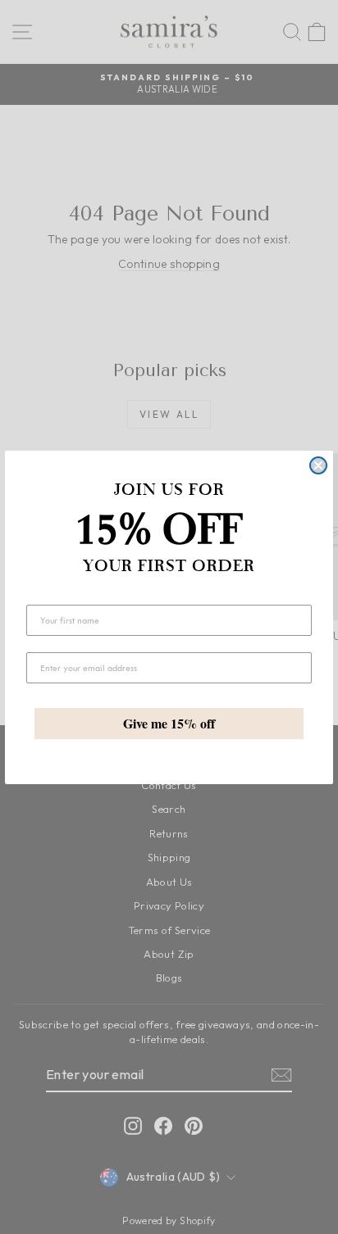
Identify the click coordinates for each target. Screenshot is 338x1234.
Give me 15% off (169, 723)
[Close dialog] (318, 465)
